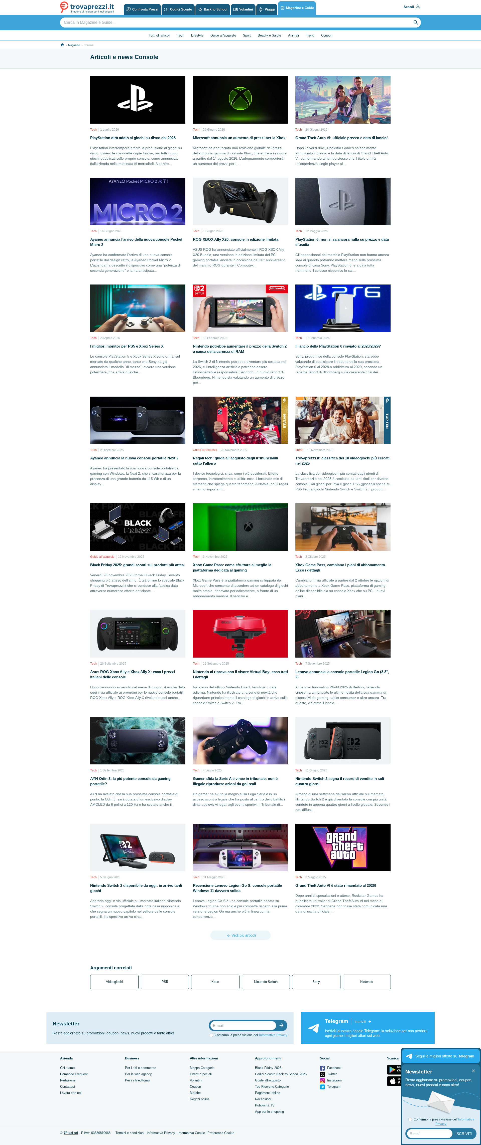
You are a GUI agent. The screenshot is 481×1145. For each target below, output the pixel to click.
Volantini (196, 1080)
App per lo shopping (269, 1111)
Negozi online (199, 1099)
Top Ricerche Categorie (272, 1086)
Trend (310, 35)
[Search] (416, 23)
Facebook (333, 1068)
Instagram (334, 1080)
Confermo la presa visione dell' (251, 1035)
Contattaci (67, 1086)
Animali (293, 35)
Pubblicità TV (265, 1105)
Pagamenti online (267, 1093)
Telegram (333, 1086)
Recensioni (263, 1099)
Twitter (331, 1074)
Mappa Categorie (202, 1068)
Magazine (74, 45)
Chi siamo (67, 1068)
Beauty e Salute (269, 35)
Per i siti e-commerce (140, 1068)
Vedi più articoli (243, 935)
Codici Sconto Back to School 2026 (281, 1074)
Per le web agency (138, 1074)
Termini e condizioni (129, 1133)
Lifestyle (197, 35)
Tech (180, 35)
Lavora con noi (70, 1093)
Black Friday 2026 (268, 1068)
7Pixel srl (71, 1133)
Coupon (326, 35)
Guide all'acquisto (223, 35)
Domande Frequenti (74, 1074)
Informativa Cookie (191, 1133)
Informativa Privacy (273, 1035)
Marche (195, 1093)
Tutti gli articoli (159, 35)
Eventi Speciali (201, 1074)
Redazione (67, 1080)
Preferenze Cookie (220, 1133)
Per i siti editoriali (137, 1080)
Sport (247, 35)
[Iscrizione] (282, 1025)
